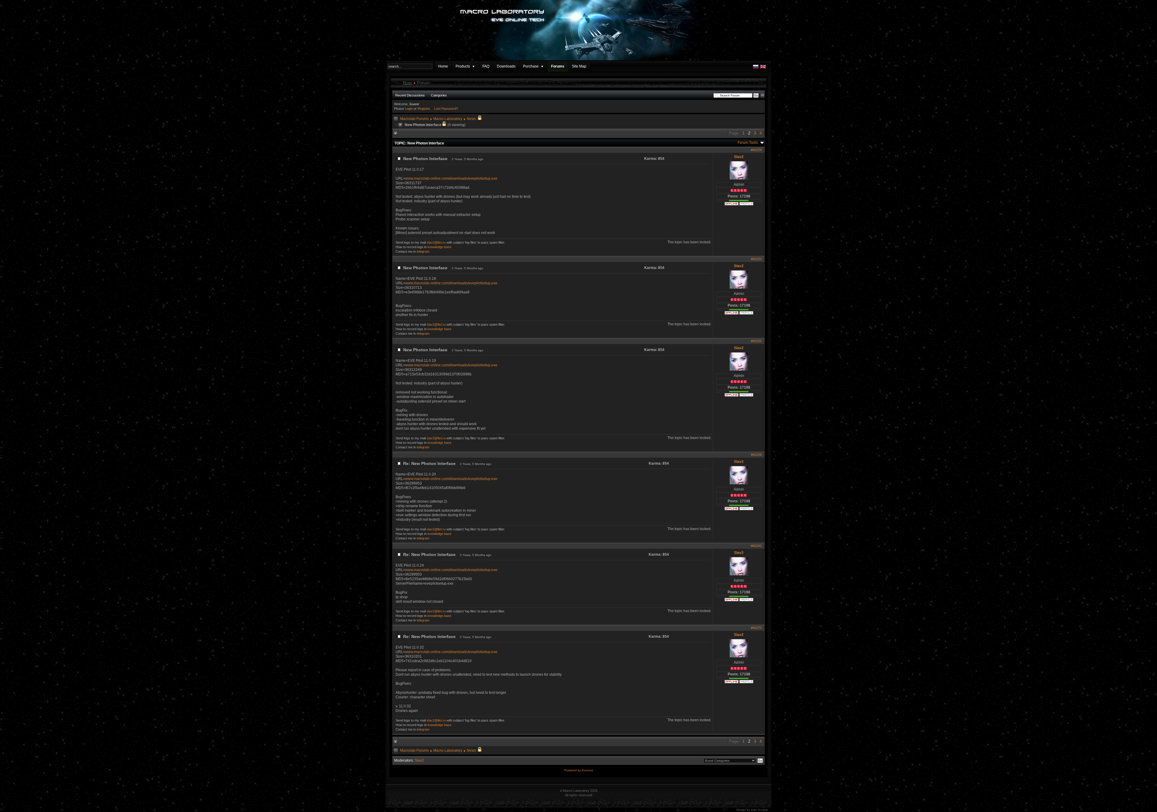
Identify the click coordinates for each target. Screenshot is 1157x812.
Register (424, 108)
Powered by (573, 770)
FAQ (485, 66)
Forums (557, 66)
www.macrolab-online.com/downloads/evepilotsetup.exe (451, 178)
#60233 (756, 259)
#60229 (756, 150)
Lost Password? (446, 108)
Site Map (579, 66)
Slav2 (739, 157)
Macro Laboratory (447, 119)
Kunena (587, 770)
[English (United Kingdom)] (763, 68)
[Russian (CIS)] (755, 68)
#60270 (756, 628)
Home (443, 66)
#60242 (756, 546)
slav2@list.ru (436, 242)
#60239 (756, 455)
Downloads (506, 66)
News (471, 119)
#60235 (756, 341)
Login (409, 108)
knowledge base (439, 247)
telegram (423, 251)
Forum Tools (748, 143)
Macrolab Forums (414, 119)
